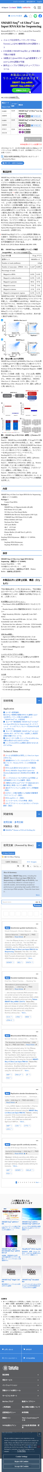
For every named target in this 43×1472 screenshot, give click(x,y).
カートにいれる (34, 139)
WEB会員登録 (30, 1358)
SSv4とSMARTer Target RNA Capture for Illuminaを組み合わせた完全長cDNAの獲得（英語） (20, 773)
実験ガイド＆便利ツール (11, 1390)
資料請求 (29, 1349)
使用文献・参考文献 (13, 822)
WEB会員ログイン (9, 1425)
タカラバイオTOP (18, 1)
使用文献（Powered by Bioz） (19, 845)
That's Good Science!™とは (30, 1419)
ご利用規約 (6, 1407)
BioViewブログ (7, 1401)
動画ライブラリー (28, 1401)
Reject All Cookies (21, 1461)
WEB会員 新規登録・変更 (30, 1426)
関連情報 (8, 814)
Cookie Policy (21, 1451)
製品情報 (5, 1375)
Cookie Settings (21, 1456)
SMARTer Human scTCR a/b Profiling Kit (20, 830)
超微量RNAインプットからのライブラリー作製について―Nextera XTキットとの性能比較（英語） (21, 763)
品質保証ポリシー (9, 1412)
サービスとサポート (9, 1396)
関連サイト (6, 1418)
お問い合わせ (8, 1349)
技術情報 (8, 700)
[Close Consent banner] (39, 1434)
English (39, 1)
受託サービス (7, 1380)
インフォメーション (9, 1385)
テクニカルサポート (10, 1358)
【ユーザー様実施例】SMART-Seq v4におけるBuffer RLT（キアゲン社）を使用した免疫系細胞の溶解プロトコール (20, 733)
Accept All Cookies (21, 1466)
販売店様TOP (31, 1)
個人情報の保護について (31, 1407)
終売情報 (25, 1412)
